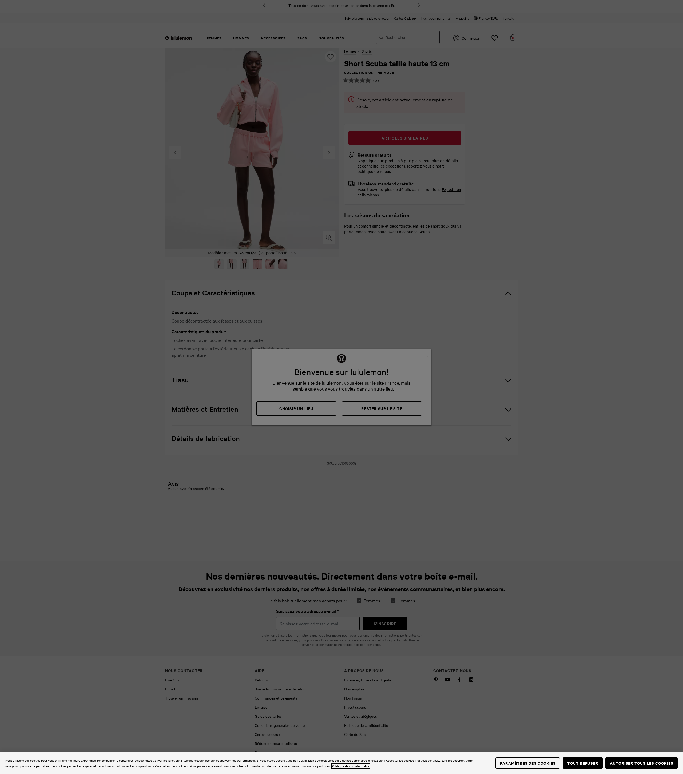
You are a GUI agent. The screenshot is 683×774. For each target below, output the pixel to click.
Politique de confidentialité (350, 766)
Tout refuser (582, 763)
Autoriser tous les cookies (641, 763)
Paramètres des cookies (527, 763)
